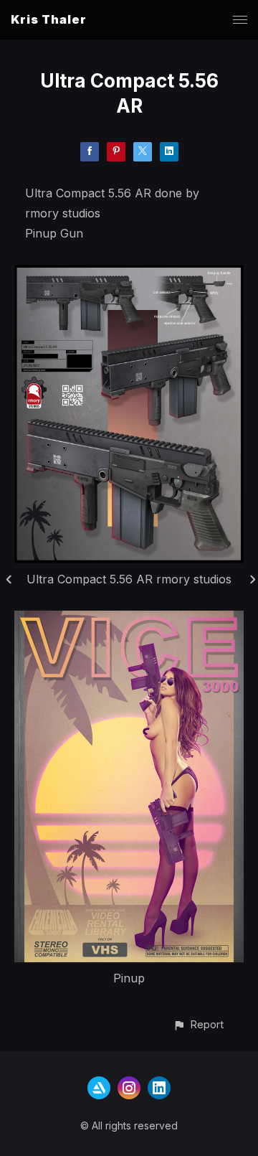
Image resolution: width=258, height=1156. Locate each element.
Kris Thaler (49, 19)
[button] (198, 1024)
